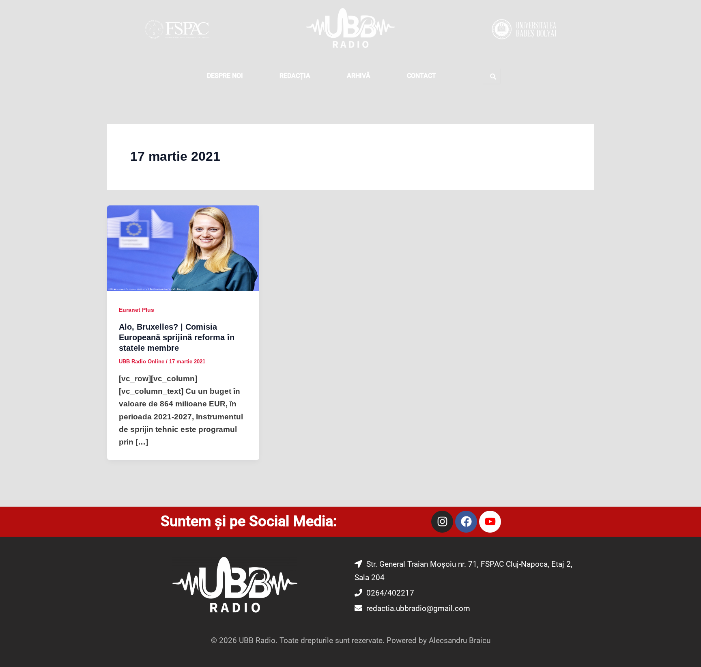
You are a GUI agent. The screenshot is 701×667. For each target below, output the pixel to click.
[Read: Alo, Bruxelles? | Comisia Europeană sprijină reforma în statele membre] (183, 248)
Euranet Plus (136, 310)
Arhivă (358, 76)
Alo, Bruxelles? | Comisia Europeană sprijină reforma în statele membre (176, 337)
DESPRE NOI (225, 76)
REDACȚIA (295, 76)
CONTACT (421, 76)
